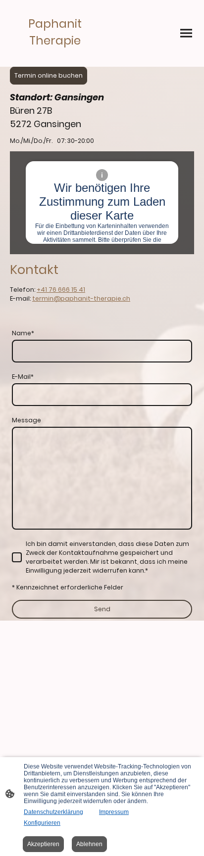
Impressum (114, 812)
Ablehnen (89, 844)
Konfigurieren (42, 822)
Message (26, 420)
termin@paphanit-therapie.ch (81, 298)
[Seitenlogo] (55, 58)
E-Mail (23, 376)
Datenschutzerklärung (53, 812)
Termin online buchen (48, 75)
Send (102, 609)
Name (23, 333)
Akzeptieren (43, 844)
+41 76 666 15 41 (61, 289)
